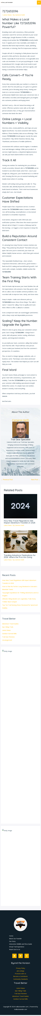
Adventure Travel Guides (10, 624)
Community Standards (20, 979)
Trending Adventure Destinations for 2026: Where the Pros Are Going (20, 556)
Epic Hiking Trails (7, 627)
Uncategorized (7, 640)
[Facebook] (14, 956)
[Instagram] (27, 956)
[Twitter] (20, 956)
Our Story (12, 941)
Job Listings (20, 971)
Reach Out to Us (14, 949)
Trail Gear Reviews (8, 637)
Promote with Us (20, 974)
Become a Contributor (20, 976)
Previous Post (7, 479)
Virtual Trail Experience (16, 947)
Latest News (6, 630)
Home (11, 936)
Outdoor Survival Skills (9, 633)
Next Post (35, 479)
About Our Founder (15, 939)
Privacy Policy (20, 968)
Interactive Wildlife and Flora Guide (20, 944)
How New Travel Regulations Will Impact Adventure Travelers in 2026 (19, 522)
